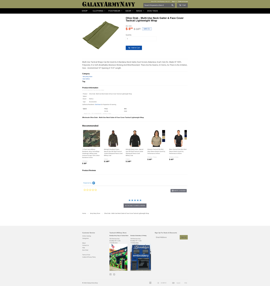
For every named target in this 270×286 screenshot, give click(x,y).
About (84, 243)
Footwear (114, 11)
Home (84, 213)
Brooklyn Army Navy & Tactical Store (118, 235)
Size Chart (85, 250)
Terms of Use (86, 255)
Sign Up (183, 237)
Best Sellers (86, 79)
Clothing (98, 11)
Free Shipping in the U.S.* (163, 1)
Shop (85, 11)
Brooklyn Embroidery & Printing (138, 235)
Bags (139, 11)
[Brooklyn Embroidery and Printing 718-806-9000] (140, 270)
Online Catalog (86, 236)
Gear (128, 11)
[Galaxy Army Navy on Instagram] (114, 274)
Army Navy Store (87, 76)
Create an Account (183, 1)
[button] (179, 190)
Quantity (128, 35)
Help (83, 247)
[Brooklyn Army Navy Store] (118, 270)
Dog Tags (152, 11)
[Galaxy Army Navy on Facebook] (110, 274)
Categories (85, 238)
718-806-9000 (134, 243)
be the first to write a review (135, 205)
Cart (184, 5)
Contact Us (85, 245)
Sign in (174, 1)
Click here (98, 104)
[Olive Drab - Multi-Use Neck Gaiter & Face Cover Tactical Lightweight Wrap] (100, 35)
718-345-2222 (113, 243)
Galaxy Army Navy (92, 283)
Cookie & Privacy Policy (89, 257)
